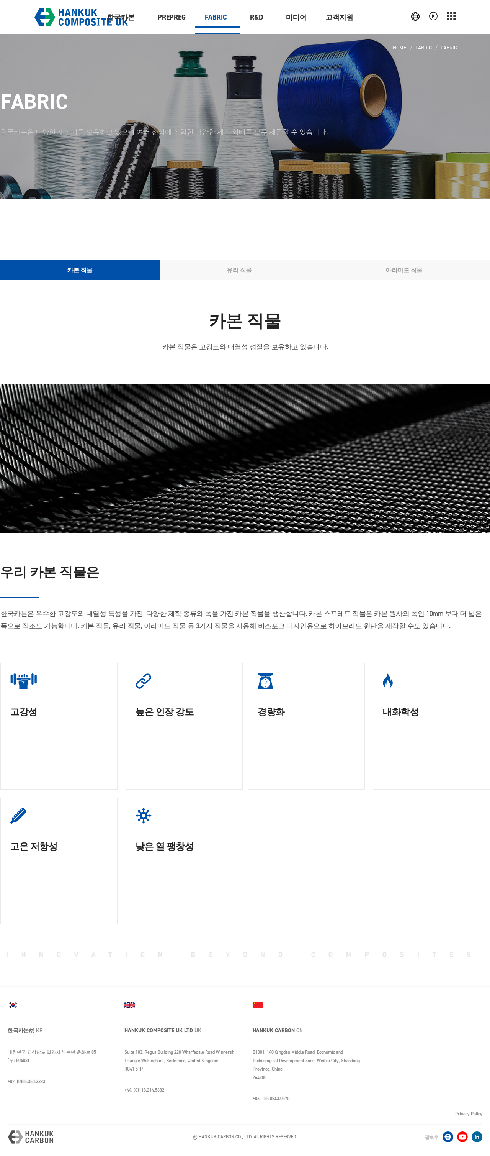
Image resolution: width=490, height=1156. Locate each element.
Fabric (216, 17)
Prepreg (172, 17)
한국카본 (121, 17)
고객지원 (339, 17)
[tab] (80, 270)
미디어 (296, 17)
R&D (256, 17)
